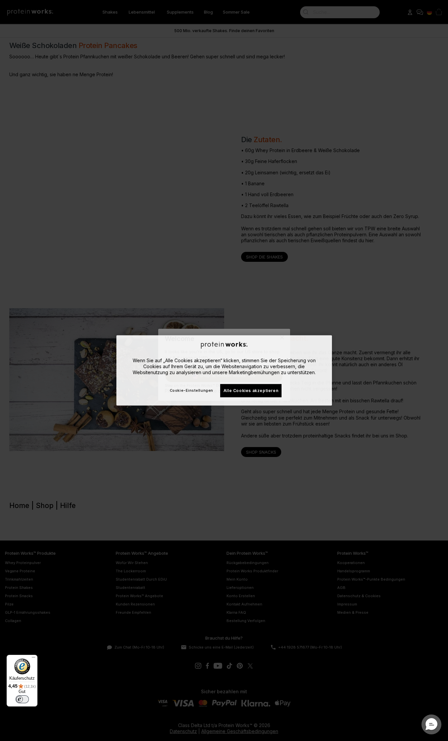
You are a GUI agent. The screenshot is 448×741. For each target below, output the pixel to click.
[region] (224, 370)
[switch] (22, 699)
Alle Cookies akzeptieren (251, 390)
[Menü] (33, 659)
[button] (431, 724)
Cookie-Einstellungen (191, 390)
